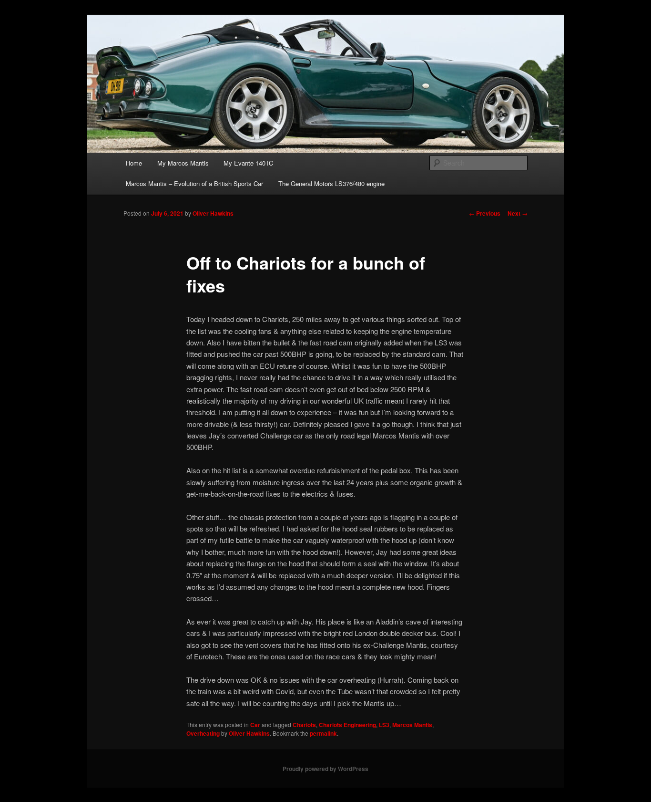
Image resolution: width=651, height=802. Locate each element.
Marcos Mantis (412, 724)
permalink (323, 733)
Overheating (203, 733)
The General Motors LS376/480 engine (331, 183)
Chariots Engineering (347, 724)
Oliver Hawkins (213, 213)
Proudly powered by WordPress (325, 768)
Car (255, 724)
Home (134, 162)
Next (518, 213)
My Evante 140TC (248, 162)
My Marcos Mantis (183, 162)
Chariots (304, 724)
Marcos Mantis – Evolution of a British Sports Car (194, 183)
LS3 (384, 724)
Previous (484, 213)
